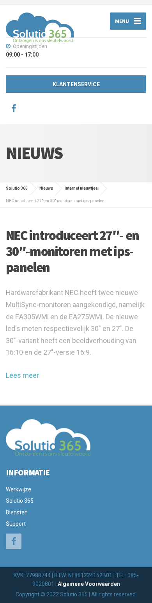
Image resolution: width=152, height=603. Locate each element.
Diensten (17, 512)
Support (16, 524)
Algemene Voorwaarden (89, 584)
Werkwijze (18, 489)
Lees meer (22, 375)
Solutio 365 (20, 501)
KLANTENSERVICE (76, 84)
